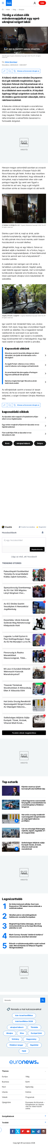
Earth (27, 1082)
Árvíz (7, 443)
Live (42, 3)
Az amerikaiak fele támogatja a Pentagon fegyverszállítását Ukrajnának (21, 373)
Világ (14, 9)
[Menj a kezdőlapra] (9, 3)
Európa (5, 1076)
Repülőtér (34, 1045)
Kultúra (28, 1092)
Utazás (5, 1092)
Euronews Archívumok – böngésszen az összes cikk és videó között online (35, 1105)
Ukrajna (21, 9)
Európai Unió (36, 1033)
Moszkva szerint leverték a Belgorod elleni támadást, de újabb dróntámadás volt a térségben (22, 355)
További (5, 1122)
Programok (29, 1097)
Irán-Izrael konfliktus (24, 1015)
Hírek (8, 9)
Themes (5, 1071)
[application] (24, 40)
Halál (24, 1051)
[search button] (42, 1000)
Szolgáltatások (8, 1116)
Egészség (29, 1087)
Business (5, 1082)
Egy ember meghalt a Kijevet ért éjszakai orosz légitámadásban (20, 426)
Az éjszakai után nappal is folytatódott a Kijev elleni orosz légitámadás (20, 418)
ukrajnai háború (23, 443)
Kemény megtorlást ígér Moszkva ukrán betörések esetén (21, 382)
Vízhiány (15, 1039)
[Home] (2, 9)
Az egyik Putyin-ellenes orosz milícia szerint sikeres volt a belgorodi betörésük (21, 365)
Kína (22, 1033)
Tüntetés (34, 1027)
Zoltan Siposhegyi (11, 62)
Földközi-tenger (16, 1045)
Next (4, 1087)
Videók (5, 1097)
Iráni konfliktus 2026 (24, 1021)
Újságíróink (6, 1102)
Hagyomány (31, 1039)
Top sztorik (10, 782)
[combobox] (24, 1000)
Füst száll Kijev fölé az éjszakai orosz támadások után (17, 434)
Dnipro (40, 443)
